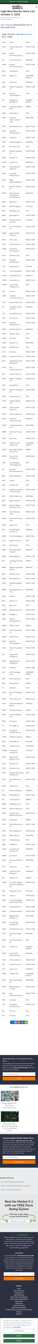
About (19, 1288)
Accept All (19, 1340)
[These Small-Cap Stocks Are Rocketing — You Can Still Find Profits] (10, 1116)
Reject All (19, 1336)
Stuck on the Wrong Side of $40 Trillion (12, 1182)
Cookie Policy (19, 1303)
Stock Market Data (19, 1295)
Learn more (24, 1247)
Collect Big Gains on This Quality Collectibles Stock (9, 1105)
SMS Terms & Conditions (19, 1307)
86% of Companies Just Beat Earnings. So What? (15, 1186)
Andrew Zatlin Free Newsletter (19, 1299)
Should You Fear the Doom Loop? (11, 1189)
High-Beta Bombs (24, 34)
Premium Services (19, 1290)
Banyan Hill (12, 1)
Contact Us (19, 1314)
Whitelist (19, 1311)
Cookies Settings (19, 1330)
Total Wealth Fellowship (22, 1)
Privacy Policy (19, 1301)
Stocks (19, 17)
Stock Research (19, 1293)
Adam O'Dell (8, 17)
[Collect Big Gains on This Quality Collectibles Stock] (10, 1096)
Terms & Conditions (19, 1305)
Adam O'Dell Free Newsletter (19, 1297)
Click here (5, 24)
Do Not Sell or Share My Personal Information (19, 1309)
